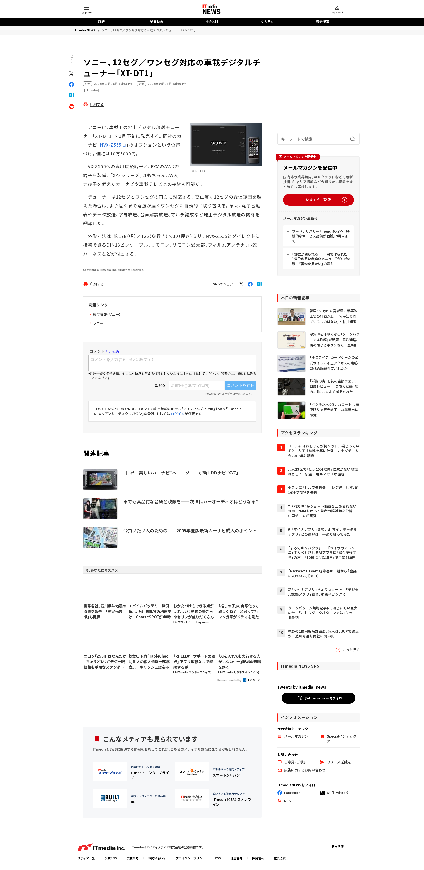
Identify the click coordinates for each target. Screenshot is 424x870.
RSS (218, 858)
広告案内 (132, 858)
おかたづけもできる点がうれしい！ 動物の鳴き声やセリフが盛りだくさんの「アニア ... (193, 611)
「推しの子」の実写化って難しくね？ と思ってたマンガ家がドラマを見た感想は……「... (238, 611)
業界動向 (156, 21)
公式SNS (111, 858)
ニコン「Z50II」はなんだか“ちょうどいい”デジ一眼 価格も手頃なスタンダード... (105, 661)
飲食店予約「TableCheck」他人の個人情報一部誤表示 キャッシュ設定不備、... (149, 661)
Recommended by (229, 680)
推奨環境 (280, 858)
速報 (101, 21)
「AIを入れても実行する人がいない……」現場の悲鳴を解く (239, 661)
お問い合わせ (157, 858)
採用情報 (258, 858)
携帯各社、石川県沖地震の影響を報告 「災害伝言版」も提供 (105, 611)
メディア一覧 (86, 858)
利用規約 (338, 846)
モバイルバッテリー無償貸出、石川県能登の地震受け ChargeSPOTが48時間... (150, 611)
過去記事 (322, 21)
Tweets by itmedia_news (301, 687)
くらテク (267, 21)
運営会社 (236, 858)
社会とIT (212, 21)
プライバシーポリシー (190, 858)
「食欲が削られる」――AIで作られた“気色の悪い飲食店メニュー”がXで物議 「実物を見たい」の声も (321, 259)
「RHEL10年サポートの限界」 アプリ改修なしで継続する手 (194, 661)
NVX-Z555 (111, 144)
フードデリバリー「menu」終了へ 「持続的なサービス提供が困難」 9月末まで (321, 236)
